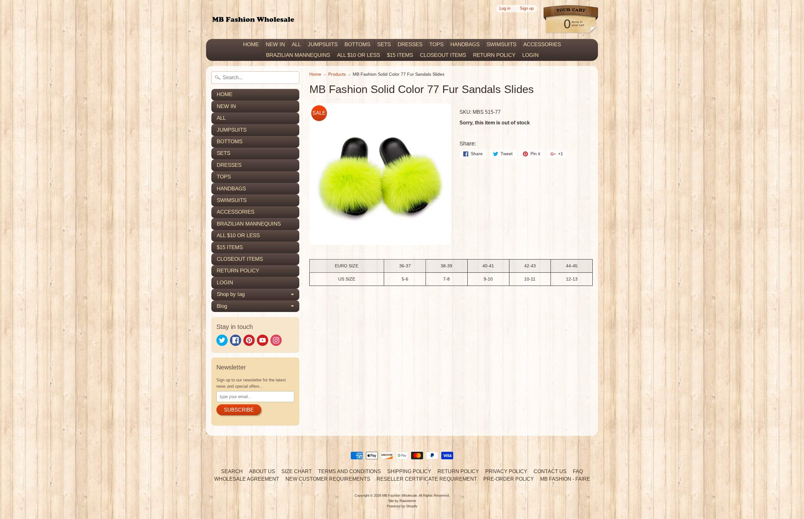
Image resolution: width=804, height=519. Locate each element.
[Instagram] (276, 340)
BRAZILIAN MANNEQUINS (298, 55)
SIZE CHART (296, 471)
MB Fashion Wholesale (399, 495)
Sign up (527, 9)
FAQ (578, 471)
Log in (504, 9)
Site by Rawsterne (402, 501)
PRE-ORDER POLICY (508, 479)
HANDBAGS (465, 44)
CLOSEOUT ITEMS (443, 55)
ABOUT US (262, 471)
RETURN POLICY (494, 55)
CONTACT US (550, 471)
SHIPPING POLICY (409, 471)
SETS (384, 44)
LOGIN (530, 55)
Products (337, 74)
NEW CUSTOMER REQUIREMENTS (327, 479)
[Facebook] (235, 340)
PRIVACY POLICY (506, 471)
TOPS (436, 44)
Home (315, 74)
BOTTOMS (357, 44)
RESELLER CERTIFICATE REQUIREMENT (427, 479)
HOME (251, 44)
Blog (222, 306)
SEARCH (232, 471)
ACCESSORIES (542, 44)
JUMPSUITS (323, 44)
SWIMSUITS (501, 44)
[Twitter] (222, 340)
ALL (296, 44)
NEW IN (275, 44)
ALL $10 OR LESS (358, 55)
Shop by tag (231, 294)
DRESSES (410, 44)
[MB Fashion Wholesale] (253, 19)
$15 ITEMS (400, 55)
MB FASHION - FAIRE (565, 479)
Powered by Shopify (402, 506)
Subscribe (239, 409)
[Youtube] (262, 340)
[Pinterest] (249, 340)
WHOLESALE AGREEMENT (246, 479)
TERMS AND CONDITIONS (349, 471)
